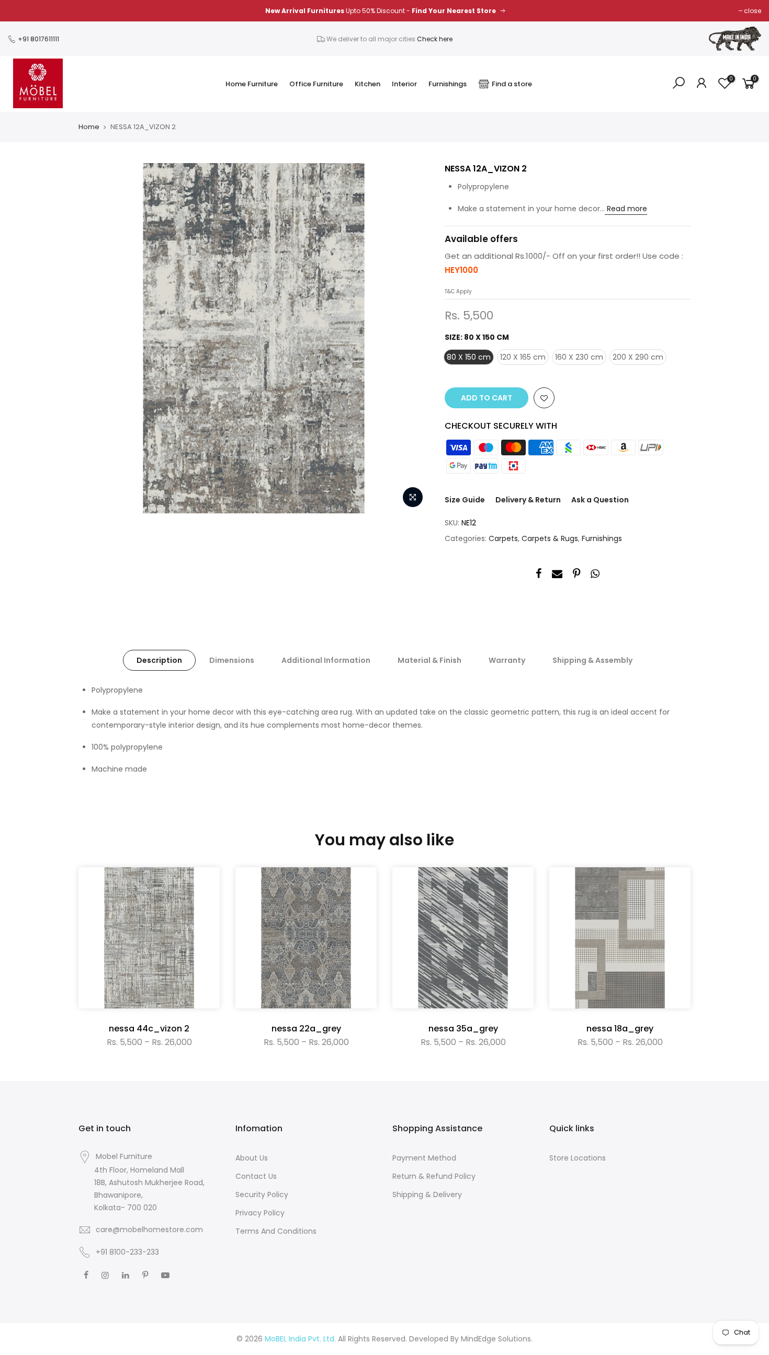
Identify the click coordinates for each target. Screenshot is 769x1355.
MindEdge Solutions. (497, 1339)
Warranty (507, 660)
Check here (435, 39)
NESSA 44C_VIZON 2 (149, 1029)
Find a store (512, 84)
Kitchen (367, 84)
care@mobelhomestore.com (149, 1229)
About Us (251, 1158)
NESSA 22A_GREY (306, 1029)
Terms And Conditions (275, 1231)
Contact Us (256, 1176)
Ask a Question (600, 500)
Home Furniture (251, 84)
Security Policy (261, 1194)
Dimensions (231, 660)
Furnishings (447, 84)
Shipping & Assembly (592, 660)
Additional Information (325, 660)
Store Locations (577, 1158)
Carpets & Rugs (550, 538)
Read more (626, 208)
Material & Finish (429, 660)
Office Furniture (316, 84)
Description (159, 660)
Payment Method (424, 1158)
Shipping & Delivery (427, 1194)
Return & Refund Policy (434, 1176)
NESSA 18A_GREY (619, 1029)
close (752, 10)
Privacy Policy (260, 1213)
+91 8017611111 (37, 39)
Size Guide (465, 500)
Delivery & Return (528, 500)
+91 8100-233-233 (126, 1252)
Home (88, 127)
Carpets (503, 538)
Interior (404, 84)
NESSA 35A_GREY (463, 1029)
